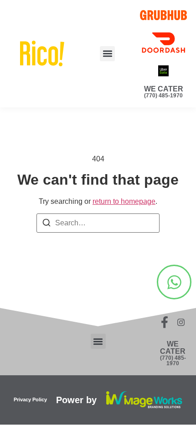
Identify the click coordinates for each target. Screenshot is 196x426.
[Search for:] (98, 223)
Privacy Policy (30, 399)
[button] (107, 53)
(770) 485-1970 (163, 95)
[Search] (46, 224)
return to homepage (124, 201)
